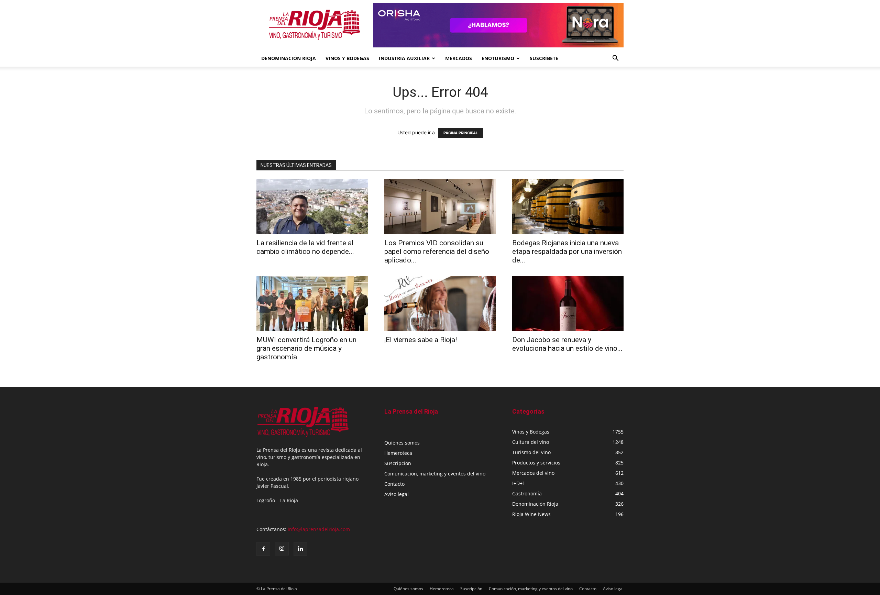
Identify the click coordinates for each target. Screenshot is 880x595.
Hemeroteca (398, 453)
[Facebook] (263, 549)
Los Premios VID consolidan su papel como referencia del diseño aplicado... (436, 251)
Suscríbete (544, 58)
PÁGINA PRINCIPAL (460, 133)
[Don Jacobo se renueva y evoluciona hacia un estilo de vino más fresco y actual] (568, 303)
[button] (615, 59)
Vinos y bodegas (347, 58)
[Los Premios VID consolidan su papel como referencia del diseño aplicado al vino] (440, 206)
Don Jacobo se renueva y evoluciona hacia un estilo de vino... (567, 344)
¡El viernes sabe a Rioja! (420, 340)
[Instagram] (282, 548)
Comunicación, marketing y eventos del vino (434, 473)
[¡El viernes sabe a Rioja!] (440, 303)
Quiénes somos (402, 442)
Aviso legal (396, 494)
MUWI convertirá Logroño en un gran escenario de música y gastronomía (306, 348)
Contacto (394, 484)
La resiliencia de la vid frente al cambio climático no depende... (305, 247)
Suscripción (397, 463)
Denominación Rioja (288, 58)
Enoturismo (498, 58)
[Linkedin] (300, 549)
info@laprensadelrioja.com (319, 529)
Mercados (458, 58)
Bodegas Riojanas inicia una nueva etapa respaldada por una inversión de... (567, 251)
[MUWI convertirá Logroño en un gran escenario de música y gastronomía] (312, 303)
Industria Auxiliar (404, 58)
